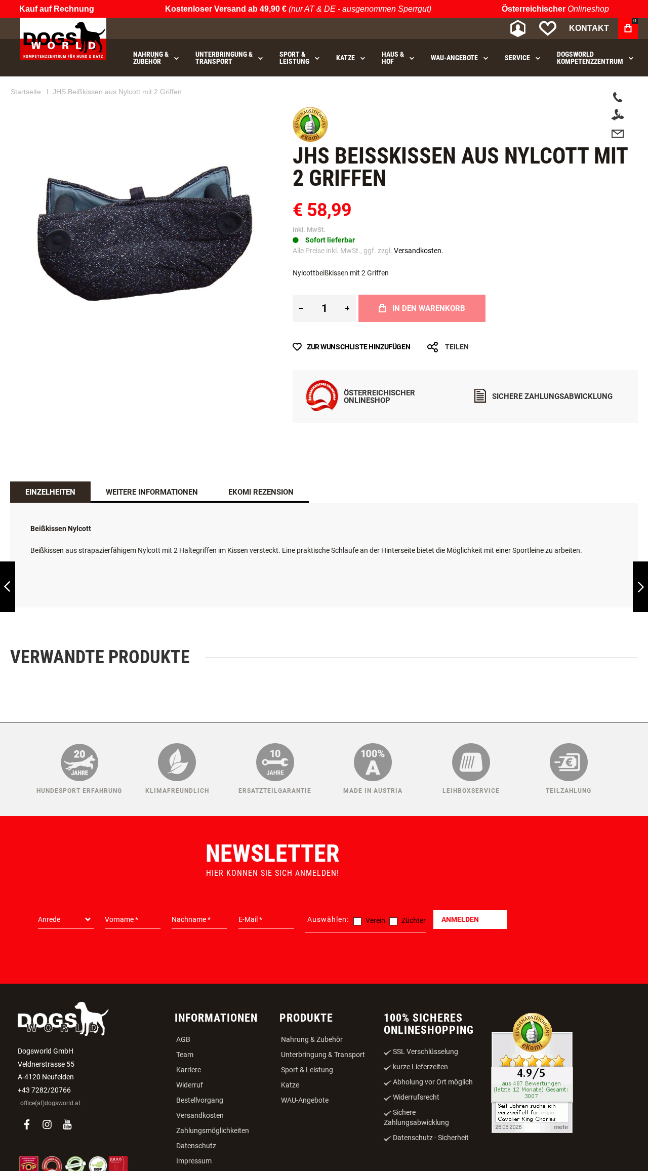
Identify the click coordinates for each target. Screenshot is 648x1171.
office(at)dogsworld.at (50, 1103)
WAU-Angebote (305, 1100)
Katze (290, 1085)
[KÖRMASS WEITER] (640, 587)
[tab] (50, 492)
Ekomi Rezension (261, 492)
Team (184, 1055)
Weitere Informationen (152, 492)
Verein (375, 920)
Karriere (188, 1070)
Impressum (194, 1161)
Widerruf (189, 1085)
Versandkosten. (418, 251)
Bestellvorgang (199, 1100)
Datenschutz (196, 1146)
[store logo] (63, 39)
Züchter (413, 920)
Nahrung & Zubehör (312, 1039)
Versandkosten (200, 1115)
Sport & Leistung (307, 1070)
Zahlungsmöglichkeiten (212, 1130)
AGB (183, 1039)
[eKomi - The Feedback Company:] (310, 140)
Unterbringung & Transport (323, 1055)
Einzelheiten (50, 492)
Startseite (26, 92)
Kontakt (589, 28)
